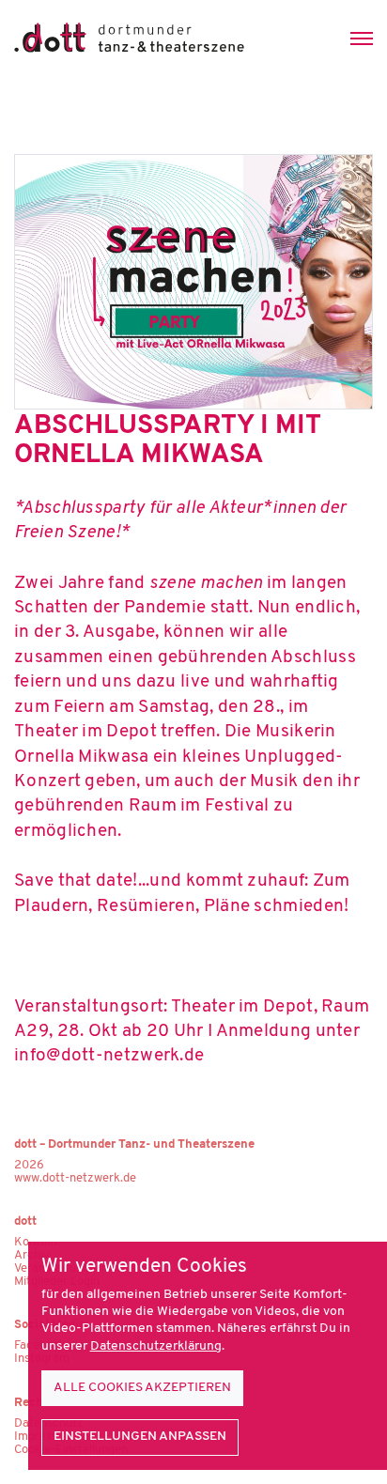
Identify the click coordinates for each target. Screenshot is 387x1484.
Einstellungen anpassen (140, 1436)
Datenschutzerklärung (156, 1346)
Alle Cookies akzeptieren (142, 1388)
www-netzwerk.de (75, 1178)
